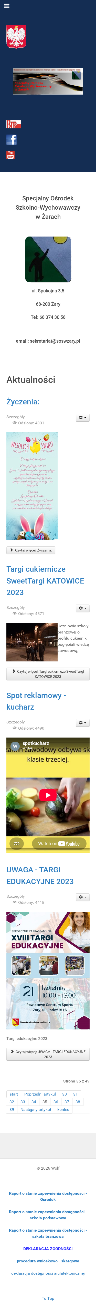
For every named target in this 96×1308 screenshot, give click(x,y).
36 (56, 1101)
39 (11, 1109)
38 (78, 1101)
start (14, 1094)
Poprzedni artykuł (40, 1094)
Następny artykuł (35, 1109)
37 (67, 1101)
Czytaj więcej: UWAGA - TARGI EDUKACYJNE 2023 (50, 1054)
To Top (48, 1298)
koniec (63, 1109)
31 (75, 1094)
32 (11, 1101)
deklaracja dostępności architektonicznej (48, 1273)
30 (64, 1094)
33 (22, 1101)
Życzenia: (22, 401)
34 (33, 1101)
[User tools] (83, 418)
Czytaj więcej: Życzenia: (33, 550)
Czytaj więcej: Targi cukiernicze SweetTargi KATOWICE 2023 (50, 674)
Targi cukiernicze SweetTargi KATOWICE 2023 (45, 581)
